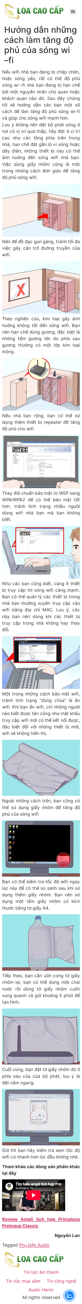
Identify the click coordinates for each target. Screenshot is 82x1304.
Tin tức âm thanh (41, 1272)
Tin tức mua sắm (23, 1281)
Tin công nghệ (61, 1281)
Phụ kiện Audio (34, 1245)
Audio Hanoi (41, 1289)
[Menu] (73, 11)
